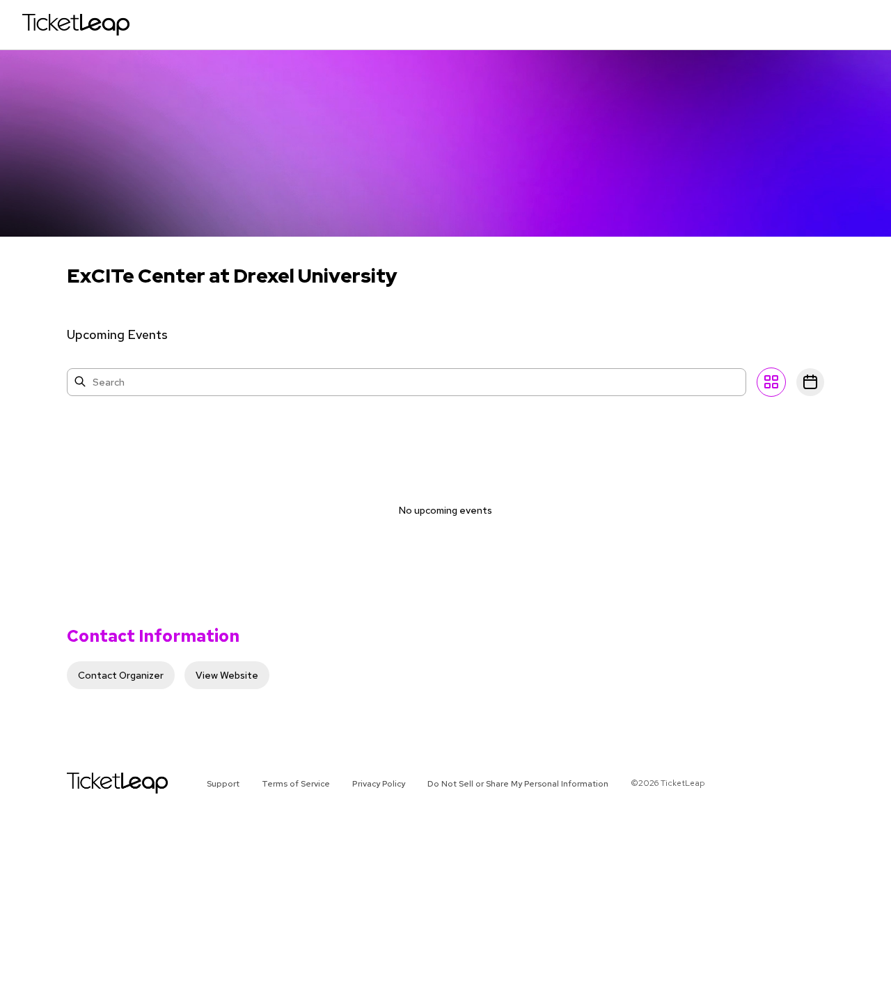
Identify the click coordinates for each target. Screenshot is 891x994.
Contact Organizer (121, 675)
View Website (227, 675)
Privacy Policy (378, 783)
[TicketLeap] (99, 783)
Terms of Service (296, 783)
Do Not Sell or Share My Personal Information (517, 783)
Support (223, 783)
